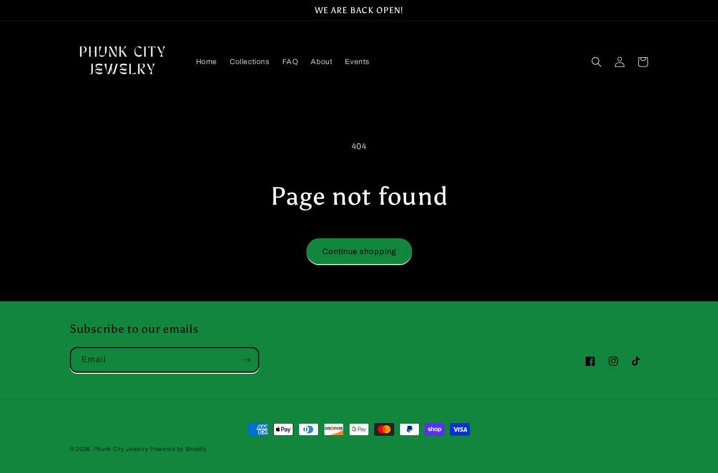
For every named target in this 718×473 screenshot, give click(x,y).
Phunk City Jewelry (121, 449)
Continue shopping (359, 251)
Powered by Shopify (178, 449)
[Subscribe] (246, 360)
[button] (596, 61)
